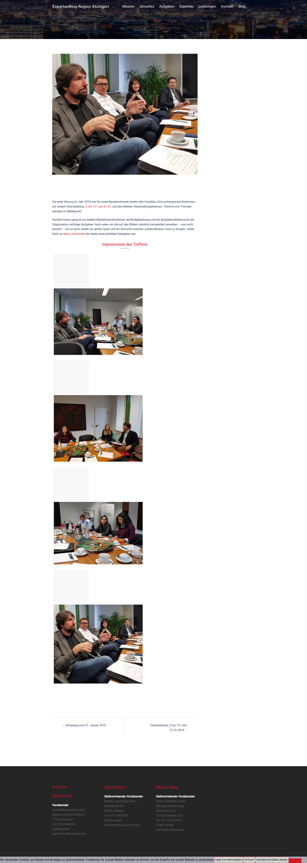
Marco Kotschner (74, 234)
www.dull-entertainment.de (69, 833)
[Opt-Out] (295, 860)
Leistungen (207, 6)
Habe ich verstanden (228, 859)
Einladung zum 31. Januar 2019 (86, 725)
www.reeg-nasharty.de (170, 829)
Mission (128, 6)
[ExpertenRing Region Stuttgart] (80, 6)
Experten (186, 6)
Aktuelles (146, 6)
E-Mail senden (61, 829)
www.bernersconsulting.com (122, 825)
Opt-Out (249, 859)
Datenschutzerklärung (272, 859)
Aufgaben (166, 6)
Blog (241, 6)
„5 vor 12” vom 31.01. (98, 206)
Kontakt (227, 6)
